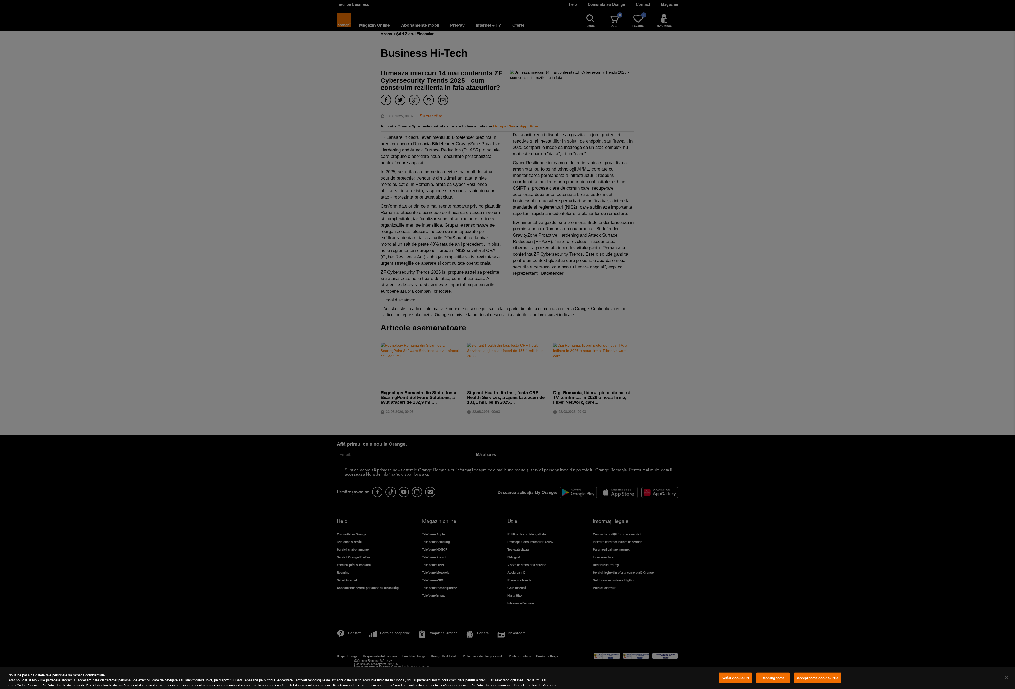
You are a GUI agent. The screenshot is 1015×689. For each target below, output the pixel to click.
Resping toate (773, 678)
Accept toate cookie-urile (817, 678)
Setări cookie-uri (735, 678)
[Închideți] (1006, 677)
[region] (507, 678)
